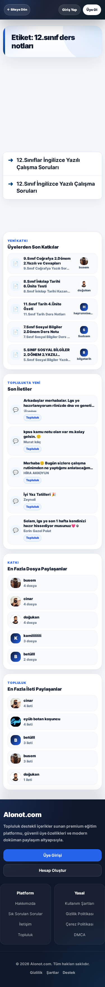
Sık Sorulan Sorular (25, 914)
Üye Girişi (52, 855)
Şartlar (52, 972)
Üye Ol (92, 10)
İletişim (25, 924)
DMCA (79, 934)
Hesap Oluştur (52, 870)
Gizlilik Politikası (80, 914)
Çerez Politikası (79, 924)
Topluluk (32, 417)
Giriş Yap (69, 10)
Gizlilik (36, 972)
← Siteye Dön (17, 9)
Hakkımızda (25, 903)
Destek (69, 972)
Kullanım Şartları (79, 903)
